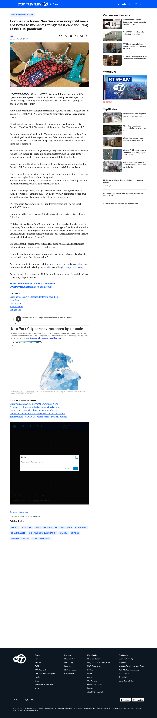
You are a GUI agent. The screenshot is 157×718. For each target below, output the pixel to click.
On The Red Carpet (94, 685)
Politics (90, 670)
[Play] (125, 87)
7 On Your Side (40, 670)
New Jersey (15, 299)
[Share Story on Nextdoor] (76, 36)
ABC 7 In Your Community (129, 670)
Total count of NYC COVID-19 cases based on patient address (38, 416)
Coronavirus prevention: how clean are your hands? (34, 410)
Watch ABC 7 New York (44, 685)
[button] (14, 4)
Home (37, 659)
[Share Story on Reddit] (71, 36)
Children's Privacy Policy (45, 708)
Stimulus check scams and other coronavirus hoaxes (34, 406)
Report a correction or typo (19, 512)
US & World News (94, 666)
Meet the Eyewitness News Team (131, 666)
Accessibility (123, 677)
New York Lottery (94, 659)
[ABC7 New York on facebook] (15, 699)
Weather (38, 662)
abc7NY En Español (95, 692)
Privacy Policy (17, 708)
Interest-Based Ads (89, 708)
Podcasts (90, 688)
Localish (38, 677)
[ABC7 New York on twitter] (21, 699)
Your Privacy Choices (29, 708)
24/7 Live (54, 4)
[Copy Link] (87, 36)
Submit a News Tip (126, 659)
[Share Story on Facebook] (60, 36)
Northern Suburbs (71, 670)
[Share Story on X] (66, 36)
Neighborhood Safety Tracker (98, 662)
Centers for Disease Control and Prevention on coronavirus (37, 413)
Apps (37, 688)
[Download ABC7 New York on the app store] (125, 700)
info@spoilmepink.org (72, 267)
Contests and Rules (126, 681)
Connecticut (15, 303)
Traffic (37, 666)
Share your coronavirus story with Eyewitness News (34, 403)
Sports (89, 677)
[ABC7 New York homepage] (33, 4)
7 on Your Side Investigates (45, 673)
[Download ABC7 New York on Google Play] (138, 700)
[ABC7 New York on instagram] (26, 699)
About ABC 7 (124, 673)
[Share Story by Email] (82, 36)
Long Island (15, 309)
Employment (123, 662)
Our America (92, 681)
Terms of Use (78, 708)
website (47, 267)
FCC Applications (117, 708)
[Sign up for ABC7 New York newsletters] (32, 699)
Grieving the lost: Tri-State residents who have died (34, 296)
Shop (37, 681)
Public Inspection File (103, 708)
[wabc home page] (19, 658)
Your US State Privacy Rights (63, 708)
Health (89, 673)
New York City (16, 306)
